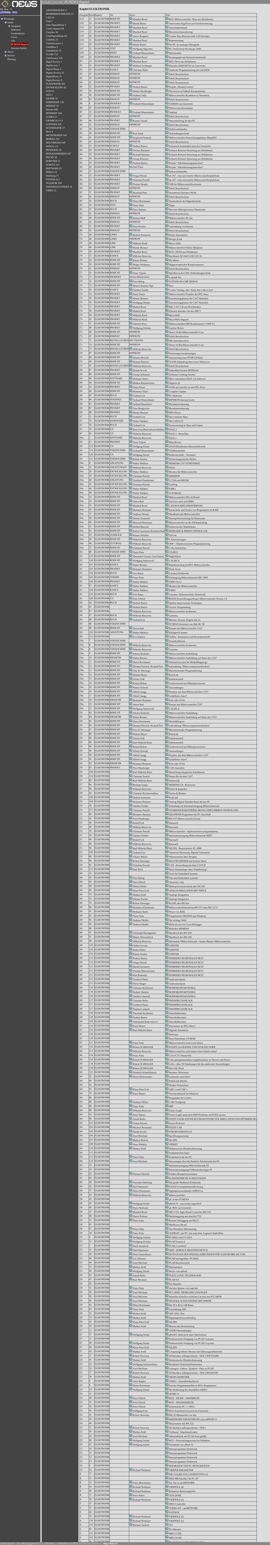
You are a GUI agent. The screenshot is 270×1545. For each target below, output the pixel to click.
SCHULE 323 (53, 164)
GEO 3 (49, 94)
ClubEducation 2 (54, 43)
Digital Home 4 (53, 69)
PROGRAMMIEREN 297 (58, 153)
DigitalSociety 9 (54, 80)
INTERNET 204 (54, 113)
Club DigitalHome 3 (56, 25)
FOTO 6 (50, 91)
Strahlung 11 (52, 175)
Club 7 (49, 21)
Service (11, 55)
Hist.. (6, 9)
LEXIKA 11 (51, 116)
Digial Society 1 (54, 61)
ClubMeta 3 (52, 47)
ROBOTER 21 (53, 161)
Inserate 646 (52, 109)
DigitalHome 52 (54, 76)
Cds (13, 40)
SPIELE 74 (51, 172)
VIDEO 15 (51, 190)
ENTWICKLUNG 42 (56, 87)
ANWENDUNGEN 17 (56, 10)
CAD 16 (50, 17)
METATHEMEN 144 (56, 135)
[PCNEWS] (18, 6)
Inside (14, 13)
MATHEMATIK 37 (55, 128)
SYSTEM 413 (53, 179)
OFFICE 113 (52, 146)
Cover (14, 37)
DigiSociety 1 (53, 65)
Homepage (5, 13)
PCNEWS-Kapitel (20, 44)
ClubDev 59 (52, 32)
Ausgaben (16, 26)
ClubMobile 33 (53, 50)
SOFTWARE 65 (54, 168)
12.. (2, 9)
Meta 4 (49, 131)
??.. (11, 9)
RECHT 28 (51, 157)
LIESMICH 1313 (54, 120)
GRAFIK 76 (52, 98)
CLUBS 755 (52, 54)
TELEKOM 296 (54, 183)
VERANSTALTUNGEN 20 (59, 186)
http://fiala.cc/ (110, 1543)
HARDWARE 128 (55, 102)
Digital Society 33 (55, 72)
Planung (11, 59)
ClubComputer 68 (55, 28)
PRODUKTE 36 (54, 150)
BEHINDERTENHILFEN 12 (60, 14)
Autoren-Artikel (19, 48)
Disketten (16, 29)
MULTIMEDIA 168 (55, 142)
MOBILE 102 (53, 139)
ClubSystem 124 (54, 58)
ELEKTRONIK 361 (55, 83)
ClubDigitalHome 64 (56, 36)
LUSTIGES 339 (53, 124)
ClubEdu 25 (52, 39)
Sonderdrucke (18, 33)
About (10, 51)
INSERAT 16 (52, 105)
